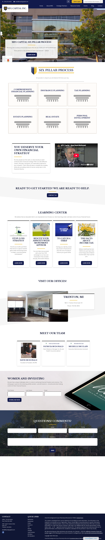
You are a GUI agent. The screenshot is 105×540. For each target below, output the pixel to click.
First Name (11, 390)
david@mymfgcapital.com (21, 1)
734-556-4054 (9, 519)
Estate (29, 523)
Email (45, 390)
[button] (41, 5)
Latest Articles (31, 532)
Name (22, 427)
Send (52, 450)
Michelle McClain (78, 346)
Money (29, 528)
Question (52, 437)
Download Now (14, 400)
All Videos (30, 534)
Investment (30, 521)
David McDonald (28, 360)
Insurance (30, 525)
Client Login (77, 1)
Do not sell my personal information (93, 533)
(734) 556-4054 (8, 1)
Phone (83, 427)
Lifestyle (30, 530)
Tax (29, 527)
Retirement (30, 519)
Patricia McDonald (53, 346)
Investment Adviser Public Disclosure (78, 538)
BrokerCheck (80, 518)
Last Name (29, 390)
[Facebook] (68, 1)
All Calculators (31, 536)
